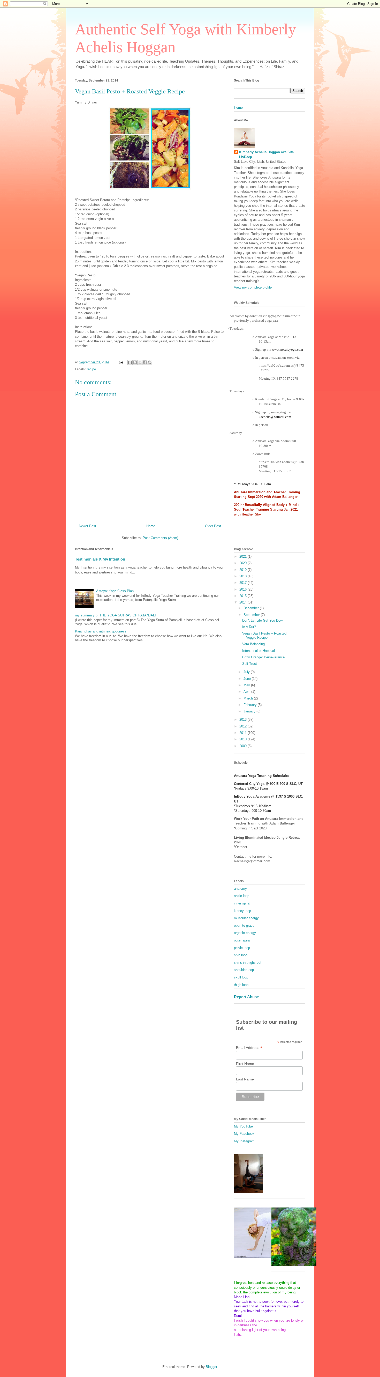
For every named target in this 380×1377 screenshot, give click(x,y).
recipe (91, 369)
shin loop (240, 955)
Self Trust (249, 664)
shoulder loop (244, 970)
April (247, 692)
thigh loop (241, 985)
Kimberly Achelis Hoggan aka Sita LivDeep (266, 154)
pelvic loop (242, 948)
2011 (243, 733)
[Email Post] (120, 362)
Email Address (249, 1047)
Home (150, 526)
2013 (243, 719)
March (249, 698)
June (248, 679)
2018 (243, 576)
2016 (243, 589)
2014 (243, 602)
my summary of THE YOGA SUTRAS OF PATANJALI (115, 615)
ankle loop (241, 896)
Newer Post (87, 526)
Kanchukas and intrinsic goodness (100, 631)
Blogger (211, 1367)
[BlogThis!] (135, 362)
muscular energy (246, 918)
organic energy (245, 933)
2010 (243, 739)
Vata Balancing (253, 644)
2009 (243, 746)
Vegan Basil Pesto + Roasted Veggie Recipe (264, 635)
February (251, 705)
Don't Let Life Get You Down (263, 620)
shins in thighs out (247, 962)
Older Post (213, 526)
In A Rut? (249, 627)
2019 (243, 570)
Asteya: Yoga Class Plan (115, 591)
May (247, 685)
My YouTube (243, 1126)
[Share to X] (139, 362)
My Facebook (244, 1134)
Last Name (245, 1079)
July (247, 672)
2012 (243, 726)
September (252, 615)
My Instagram (244, 1141)
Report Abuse (246, 997)
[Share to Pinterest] (149, 362)
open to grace (244, 925)
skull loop (241, 977)
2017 (243, 583)
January (250, 711)
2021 (243, 556)
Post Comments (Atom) (160, 538)
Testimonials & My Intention (100, 559)
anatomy (240, 888)
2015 (243, 596)
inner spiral (242, 903)
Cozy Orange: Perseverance (263, 657)
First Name (245, 1064)
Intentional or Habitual (258, 651)
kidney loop (242, 911)
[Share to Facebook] (144, 362)
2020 (243, 563)
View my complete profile (253, 287)
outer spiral (242, 940)
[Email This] (130, 362)
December (252, 608)
